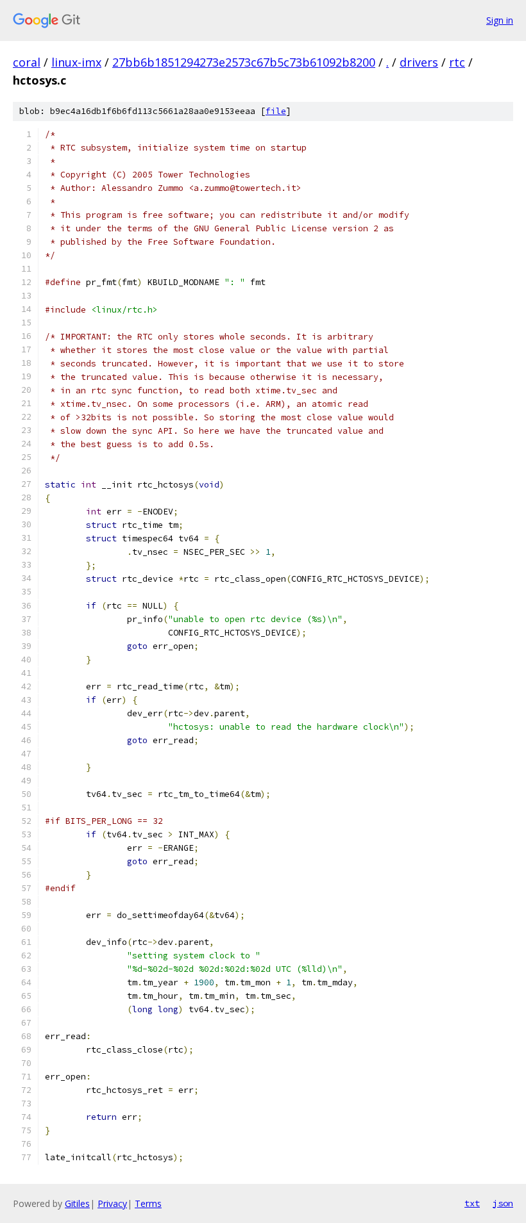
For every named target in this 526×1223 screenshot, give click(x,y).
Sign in (499, 20)
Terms (148, 1203)
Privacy (112, 1203)
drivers (419, 62)
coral (26, 62)
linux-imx (76, 62)
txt (472, 1203)
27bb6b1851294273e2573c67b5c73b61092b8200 (243, 62)
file (276, 111)
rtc (457, 62)
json (503, 1203)
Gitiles (77, 1203)
